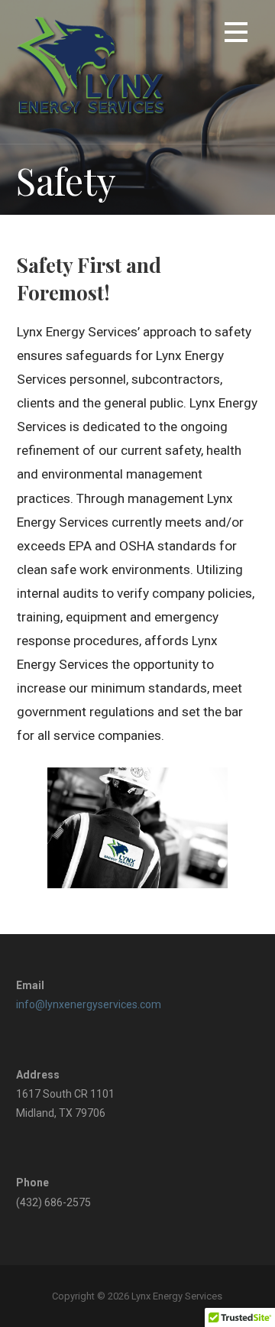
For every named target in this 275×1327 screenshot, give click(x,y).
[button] (236, 34)
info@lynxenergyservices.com (88, 1004)
